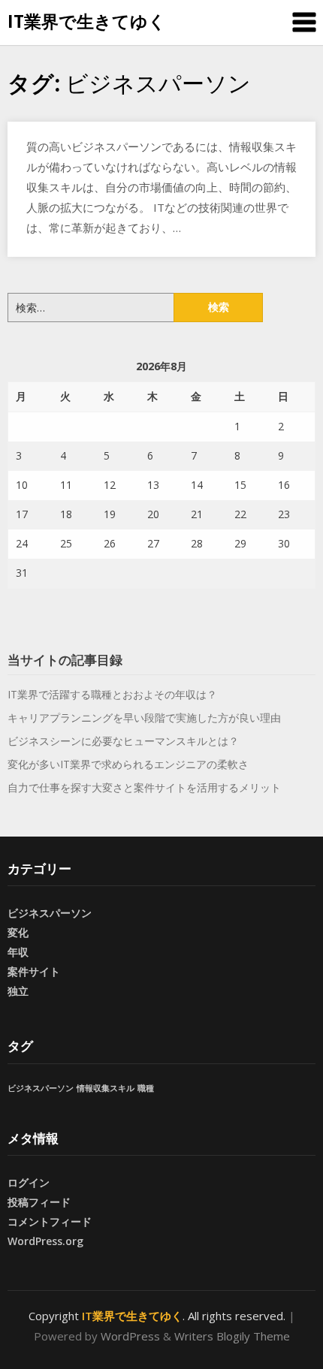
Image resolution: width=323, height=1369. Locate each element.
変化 (18, 932)
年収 (18, 952)
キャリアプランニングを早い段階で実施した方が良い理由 (144, 717)
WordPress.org (45, 1241)
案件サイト (34, 971)
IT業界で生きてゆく (87, 21)
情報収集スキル (105, 1088)
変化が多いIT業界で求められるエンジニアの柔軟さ (128, 764)
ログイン (29, 1182)
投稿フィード (39, 1202)
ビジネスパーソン (50, 913)
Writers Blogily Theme (232, 1335)
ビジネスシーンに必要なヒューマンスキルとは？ (123, 741)
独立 (18, 991)
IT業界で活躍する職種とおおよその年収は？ (112, 694)
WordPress (130, 1335)
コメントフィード (50, 1221)
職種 (145, 1088)
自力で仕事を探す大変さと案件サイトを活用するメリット (144, 787)
